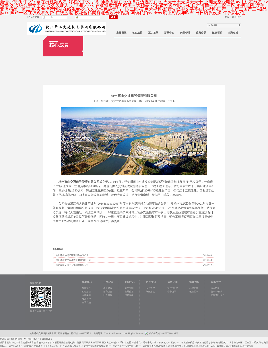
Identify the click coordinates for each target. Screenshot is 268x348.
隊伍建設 (150, 291)
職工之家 (215, 288)
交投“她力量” (217, 295)
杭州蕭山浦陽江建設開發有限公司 (72, 255)
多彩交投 (233, 32)
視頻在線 (129, 295)
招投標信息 (172, 288)
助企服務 (107, 295)
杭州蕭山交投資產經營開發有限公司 (73, 260)
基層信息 (129, 291)
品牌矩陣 (193, 288)
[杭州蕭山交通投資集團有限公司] (66, 23)
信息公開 (201, 32)
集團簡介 (86, 288)
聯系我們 (236, 17)
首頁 (227, 17)
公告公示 (171, 291)
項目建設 (107, 288)
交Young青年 (217, 291)
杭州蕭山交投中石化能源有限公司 (72, 265)
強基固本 (193, 291)
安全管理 (150, 288)
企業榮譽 (86, 295)
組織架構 (86, 291)
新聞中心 (169, 32)
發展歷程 (86, 299)
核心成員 (137, 32)
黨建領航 (217, 32)
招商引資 (107, 291)
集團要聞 (129, 288)
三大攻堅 (153, 32)
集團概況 (121, 32)
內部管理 (185, 32)
